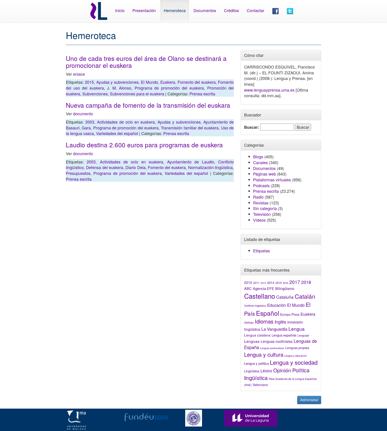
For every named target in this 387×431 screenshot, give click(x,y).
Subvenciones (95, 93)
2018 (306, 282)
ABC (248, 288)
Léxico (266, 370)
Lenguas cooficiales (276, 341)
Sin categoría (265, 208)
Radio (258, 197)
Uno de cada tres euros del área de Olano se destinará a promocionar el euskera (146, 62)
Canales (260, 162)
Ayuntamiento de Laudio (190, 162)
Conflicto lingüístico (255, 305)
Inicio (120, 10)
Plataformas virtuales (272, 179)
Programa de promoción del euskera (169, 88)
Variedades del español (117, 133)
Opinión (282, 370)
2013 (263, 283)
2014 (270, 282)
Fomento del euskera (197, 82)
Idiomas (264, 321)
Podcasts (261, 185)
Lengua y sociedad (294, 362)
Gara (86, 128)
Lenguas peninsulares (272, 348)
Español (267, 312)
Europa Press (289, 314)
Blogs (258, 156)
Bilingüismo (284, 288)
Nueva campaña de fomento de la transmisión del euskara (148, 105)
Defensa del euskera (104, 167)
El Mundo (149, 82)
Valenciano (260, 384)
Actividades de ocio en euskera (126, 122)
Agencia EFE (263, 288)
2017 (294, 282)
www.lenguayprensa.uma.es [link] (269, 90)
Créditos (231, 10)
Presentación (144, 10)
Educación (276, 305)
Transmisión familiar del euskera (190, 128)
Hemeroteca (175, 10)
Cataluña (285, 297)
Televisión (262, 214)
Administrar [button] (309, 399)
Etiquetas (261, 250)
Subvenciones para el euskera (137, 93)
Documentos (205, 10)
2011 (256, 283)
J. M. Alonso (119, 88)
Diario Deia (135, 167)
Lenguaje (303, 335)
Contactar (255, 10)
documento (83, 113)
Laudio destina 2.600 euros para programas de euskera (144, 144)
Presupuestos (78, 173)
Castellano (259, 295)
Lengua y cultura (263, 354)
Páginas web (264, 174)
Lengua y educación (295, 355)
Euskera (167, 82)
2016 (285, 283)
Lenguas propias (297, 347)
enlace (79, 74)
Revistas (261, 203)
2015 (89, 82)
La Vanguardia (274, 329)
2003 (89, 122)
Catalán (305, 296)
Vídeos (259, 220)
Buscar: (251, 127)
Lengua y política (256, 363)
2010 (248, 282)
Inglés (280, 322)
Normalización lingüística (210, 167)
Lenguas (252, 341)
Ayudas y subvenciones (117, 82)
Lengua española (284, 335)
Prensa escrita (202, 93)
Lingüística (251, 371)
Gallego (249, 322)
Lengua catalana (257, 334)
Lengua (296, 328)
